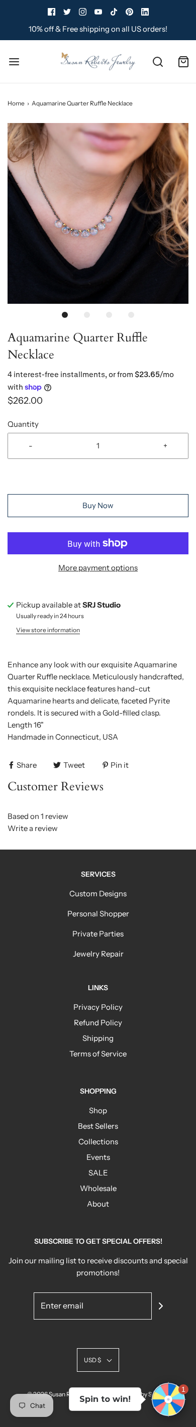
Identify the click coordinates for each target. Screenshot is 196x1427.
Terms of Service (98, 1053)
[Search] (158, 61)
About (98, 1204)
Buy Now (98, 505)
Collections (98, 1141)
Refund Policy (98, 1022)
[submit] (161, 1306)
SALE (98, 1172)
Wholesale (98, 1188)
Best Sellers (98, 1126)
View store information (48, 630)
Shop (98, 1110)
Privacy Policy (98, 1007)
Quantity (23, 424)
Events (98, 1157)
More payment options (98, 567)
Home (16, 103)
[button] (98, 213)
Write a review (33, 828)
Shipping (98, 1038)
